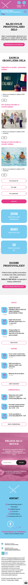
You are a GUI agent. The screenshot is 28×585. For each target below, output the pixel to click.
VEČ (4, 100)
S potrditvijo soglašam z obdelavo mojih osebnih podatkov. (15, 472)
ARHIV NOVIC (14, 342)
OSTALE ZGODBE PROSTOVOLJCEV (14, 286)
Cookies (17, 580)
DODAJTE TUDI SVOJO (8, 279)
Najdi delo (14, 201)
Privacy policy (10, 580)
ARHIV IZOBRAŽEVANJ (14, 424)
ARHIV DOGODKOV (14, 384)
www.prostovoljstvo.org (14, 558)
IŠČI (24, 5)
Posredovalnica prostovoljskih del (14, 44)
